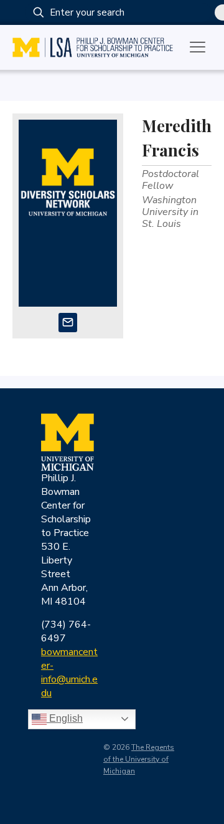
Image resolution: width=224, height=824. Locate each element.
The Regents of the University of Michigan (138, 759)
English (65, 718)
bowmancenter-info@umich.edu (69, 672)
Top (210, 807)
